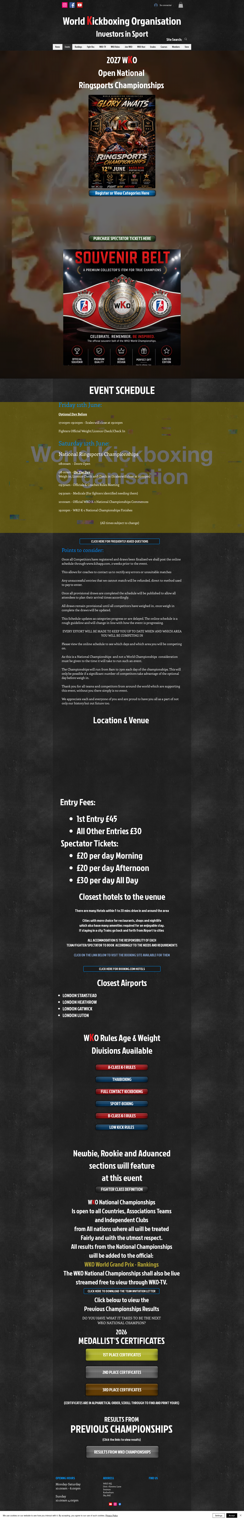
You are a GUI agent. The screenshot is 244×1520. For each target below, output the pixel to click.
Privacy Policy (111, 1515)
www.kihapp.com (98, 563)
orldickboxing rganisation (122, 20)
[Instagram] (115, 1504)
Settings (218, 1515)
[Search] (186, 39)
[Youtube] (110, 1504)
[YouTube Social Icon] (79, 5)
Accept (232, 1515)
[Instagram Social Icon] (64, 5)
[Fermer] (240, 1515)
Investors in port (122, 33)
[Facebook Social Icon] (72, 5)
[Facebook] (119, 1504)
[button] (180, 5)
